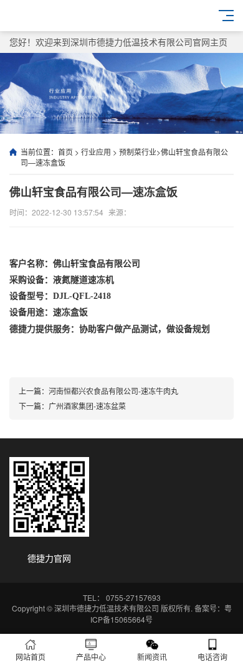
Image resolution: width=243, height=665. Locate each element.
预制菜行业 (137, 151)
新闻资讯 (152, 656)
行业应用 (96, 151)
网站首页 (30, 656)
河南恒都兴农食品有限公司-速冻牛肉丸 (113, 390)
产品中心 (91, 656)
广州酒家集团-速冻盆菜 (87, 405)
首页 (65, 151)
